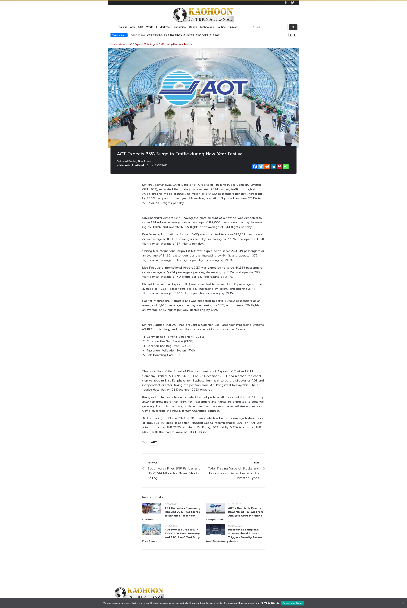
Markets (123, 44)
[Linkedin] (273, 166)
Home (113, 44)
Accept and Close (292, 603)
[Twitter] (292, 2)
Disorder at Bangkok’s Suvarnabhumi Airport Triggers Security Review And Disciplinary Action (234, 535)
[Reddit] (267, 166)
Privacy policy (269, 603)
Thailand (138, 165)
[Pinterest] (279, 166)
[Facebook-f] (285, 2)
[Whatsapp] (286, 166)
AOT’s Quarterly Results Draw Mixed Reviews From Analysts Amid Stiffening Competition (234, 513)
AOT (154, 442)
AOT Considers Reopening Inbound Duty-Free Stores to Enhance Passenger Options (171, 513)
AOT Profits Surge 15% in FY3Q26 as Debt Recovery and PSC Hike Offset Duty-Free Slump (171, 535)
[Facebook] (255, 166)
